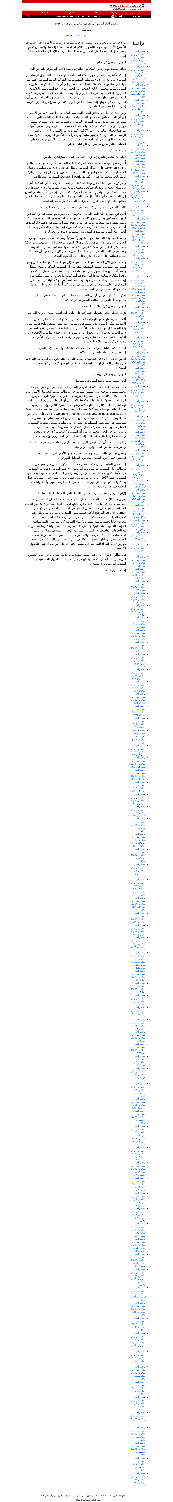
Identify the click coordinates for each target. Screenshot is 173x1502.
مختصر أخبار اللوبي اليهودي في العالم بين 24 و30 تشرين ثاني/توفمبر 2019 (138, 136)
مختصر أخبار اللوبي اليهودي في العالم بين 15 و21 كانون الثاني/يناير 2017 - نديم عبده (138, 471)
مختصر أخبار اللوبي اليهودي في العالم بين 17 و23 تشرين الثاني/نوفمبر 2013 (138, 1244)
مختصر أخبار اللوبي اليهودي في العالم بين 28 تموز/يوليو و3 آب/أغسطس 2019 (138, 166)
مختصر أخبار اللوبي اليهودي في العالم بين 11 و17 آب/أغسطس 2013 (138, 1448)
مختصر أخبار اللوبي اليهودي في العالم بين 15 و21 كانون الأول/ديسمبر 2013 (138, 1168)
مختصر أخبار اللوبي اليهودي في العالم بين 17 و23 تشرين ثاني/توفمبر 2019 (138, 151)
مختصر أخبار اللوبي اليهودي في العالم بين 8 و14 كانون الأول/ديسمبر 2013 (138, 1184)
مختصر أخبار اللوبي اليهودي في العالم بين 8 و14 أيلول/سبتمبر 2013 (138, 1388)
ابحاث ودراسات (67, 16)
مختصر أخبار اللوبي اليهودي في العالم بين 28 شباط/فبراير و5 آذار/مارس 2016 (138, 839)
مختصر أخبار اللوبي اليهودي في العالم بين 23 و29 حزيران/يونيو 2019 (138, 197)
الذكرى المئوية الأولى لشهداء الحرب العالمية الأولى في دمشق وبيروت (138, 736)
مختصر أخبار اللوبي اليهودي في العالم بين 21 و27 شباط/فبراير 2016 (138, 824)
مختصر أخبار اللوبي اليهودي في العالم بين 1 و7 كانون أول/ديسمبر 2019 (138, 121)
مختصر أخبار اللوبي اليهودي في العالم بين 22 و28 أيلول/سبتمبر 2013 (138, 1357)
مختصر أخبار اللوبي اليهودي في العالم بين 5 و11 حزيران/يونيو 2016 (138, 660)
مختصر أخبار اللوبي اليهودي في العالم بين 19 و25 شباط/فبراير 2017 (138, 392)
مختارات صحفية (98, 16)
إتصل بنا (118, 16)
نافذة (95, 13)
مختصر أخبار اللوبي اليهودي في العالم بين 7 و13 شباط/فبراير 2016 (138, 870)
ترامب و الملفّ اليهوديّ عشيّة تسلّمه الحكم (139, 483)
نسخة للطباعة (79, 36)
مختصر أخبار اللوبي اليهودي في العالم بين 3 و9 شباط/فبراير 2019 (138, 328)
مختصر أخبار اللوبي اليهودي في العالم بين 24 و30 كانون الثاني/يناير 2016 (138, 903)
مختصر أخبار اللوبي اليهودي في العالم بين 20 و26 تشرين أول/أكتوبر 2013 (138, 1293)
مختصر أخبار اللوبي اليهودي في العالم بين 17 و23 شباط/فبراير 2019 (138, 297)
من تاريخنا (115, 13)
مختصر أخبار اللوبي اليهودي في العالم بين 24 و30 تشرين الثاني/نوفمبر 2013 (138, 1229)
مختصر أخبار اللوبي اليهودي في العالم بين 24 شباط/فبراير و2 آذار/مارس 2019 (138, 282)
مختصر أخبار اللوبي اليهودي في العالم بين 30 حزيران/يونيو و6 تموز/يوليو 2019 (138, 182)
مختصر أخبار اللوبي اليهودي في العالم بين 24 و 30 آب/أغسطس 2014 (138, 1117)
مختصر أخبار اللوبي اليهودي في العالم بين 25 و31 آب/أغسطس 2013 (138, 1418)
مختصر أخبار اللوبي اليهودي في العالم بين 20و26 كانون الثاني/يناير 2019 (138, 343)
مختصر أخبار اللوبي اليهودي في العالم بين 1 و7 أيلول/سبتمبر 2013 (138, 1403)
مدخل (134, 13)
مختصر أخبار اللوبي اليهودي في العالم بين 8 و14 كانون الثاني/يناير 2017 (138, 495)
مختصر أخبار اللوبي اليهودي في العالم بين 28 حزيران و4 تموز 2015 (138, 1074)
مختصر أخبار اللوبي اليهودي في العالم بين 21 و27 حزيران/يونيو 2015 (138, 1089)
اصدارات (58, 16)
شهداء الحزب (72, 13)
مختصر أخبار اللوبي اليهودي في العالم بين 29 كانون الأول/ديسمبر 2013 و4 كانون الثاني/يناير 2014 (138, 1135)
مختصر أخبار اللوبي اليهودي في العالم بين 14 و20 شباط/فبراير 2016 (138, 855)
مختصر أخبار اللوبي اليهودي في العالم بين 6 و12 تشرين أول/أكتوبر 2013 (138, 1324)
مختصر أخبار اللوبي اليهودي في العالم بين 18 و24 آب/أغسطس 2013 (138, 1433)
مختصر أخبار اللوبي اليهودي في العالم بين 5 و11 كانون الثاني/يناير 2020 (138, 57)
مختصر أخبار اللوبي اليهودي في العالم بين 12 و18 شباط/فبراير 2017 (138, 407)
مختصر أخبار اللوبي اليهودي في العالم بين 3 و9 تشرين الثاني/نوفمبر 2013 (138, 1214)
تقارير (88, 16)
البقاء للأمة (44, 13)
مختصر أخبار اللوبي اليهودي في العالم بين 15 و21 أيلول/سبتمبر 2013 (138, 1372)
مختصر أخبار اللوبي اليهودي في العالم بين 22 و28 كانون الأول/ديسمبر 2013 (138, 1153)
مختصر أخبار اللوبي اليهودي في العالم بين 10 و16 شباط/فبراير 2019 (138, 313)
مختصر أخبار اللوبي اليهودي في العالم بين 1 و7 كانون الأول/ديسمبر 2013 (138, 1199)
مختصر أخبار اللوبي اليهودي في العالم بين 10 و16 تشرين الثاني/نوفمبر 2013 (138, 1260)
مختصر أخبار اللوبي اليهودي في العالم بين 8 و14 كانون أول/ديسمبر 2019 (138, 106)
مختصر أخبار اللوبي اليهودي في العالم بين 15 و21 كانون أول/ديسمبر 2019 (138, 90)
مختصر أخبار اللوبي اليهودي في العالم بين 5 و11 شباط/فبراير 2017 (138, 422)
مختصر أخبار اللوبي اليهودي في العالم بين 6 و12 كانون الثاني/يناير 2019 (138, 237)
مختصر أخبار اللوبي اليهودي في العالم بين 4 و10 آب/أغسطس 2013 (138, 1464)
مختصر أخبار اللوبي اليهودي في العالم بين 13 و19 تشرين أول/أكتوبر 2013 (138, 1308)
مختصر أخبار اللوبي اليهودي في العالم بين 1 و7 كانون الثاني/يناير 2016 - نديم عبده (138, 511)
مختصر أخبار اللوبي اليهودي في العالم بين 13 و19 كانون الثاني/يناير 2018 (138, 358)
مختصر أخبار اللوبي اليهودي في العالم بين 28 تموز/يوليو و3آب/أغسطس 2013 (138, 1479)
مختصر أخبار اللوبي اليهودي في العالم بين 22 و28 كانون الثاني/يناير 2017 (138, 456)
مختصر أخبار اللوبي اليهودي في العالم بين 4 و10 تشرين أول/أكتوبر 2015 (138, 943)
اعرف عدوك (79, 16)
